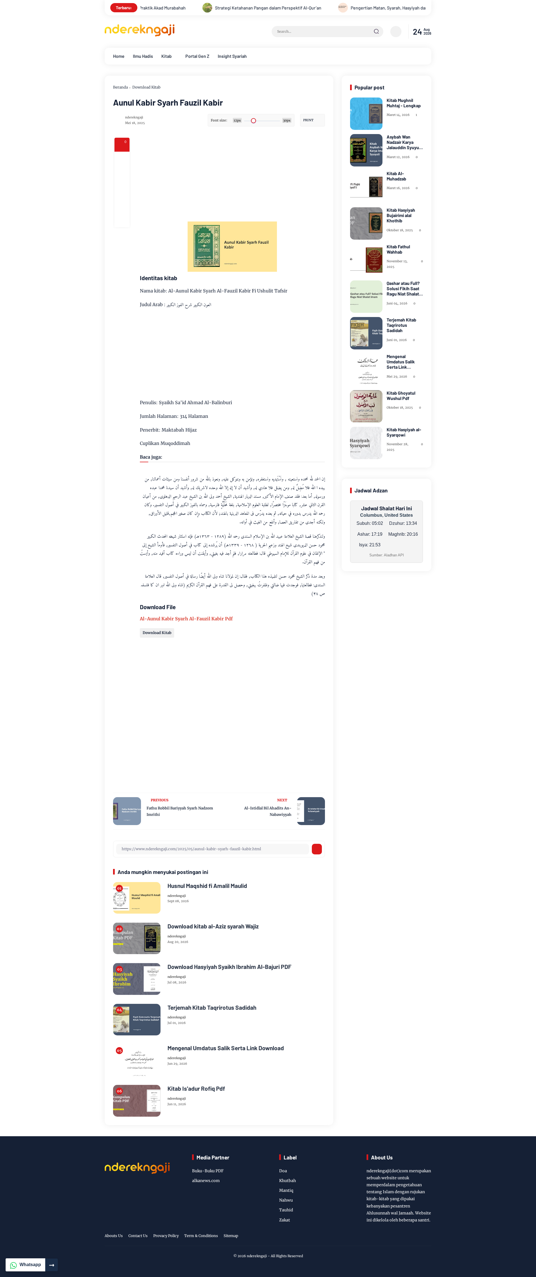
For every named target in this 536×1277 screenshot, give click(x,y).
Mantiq (286, 1190)
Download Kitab (146, 87)
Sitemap (231, 1235)
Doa (283, 1170)
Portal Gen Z (197, 56)
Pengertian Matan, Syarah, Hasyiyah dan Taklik (362, 7)
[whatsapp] (122, 204)
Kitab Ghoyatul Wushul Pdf (401, 395)
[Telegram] (122, 189)
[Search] (376, 31)
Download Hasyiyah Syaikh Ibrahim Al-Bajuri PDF (229, 966)
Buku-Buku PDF (208, 1170)
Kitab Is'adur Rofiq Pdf (196, 1088)
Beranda (120, 87)
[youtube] (419, 1237)
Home (119, 56)
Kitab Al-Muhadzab (396, 176)
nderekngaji (257, 1256)
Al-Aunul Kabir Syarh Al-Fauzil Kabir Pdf (186, 618)
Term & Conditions (201, 1235)
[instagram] (406, 1237)
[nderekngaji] (139, 35)
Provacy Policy (166, 1235)
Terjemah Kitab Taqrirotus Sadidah (212, 1007)
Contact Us (138, 1235)
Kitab (166, 56)
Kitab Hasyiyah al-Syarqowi (404, 432)
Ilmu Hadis (143, 56)
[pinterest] (122, 219)
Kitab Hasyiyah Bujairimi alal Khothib (401, 215)
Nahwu (286, 1200)
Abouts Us (114, 1235)
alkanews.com (206, 1180)
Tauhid (286, 1209)
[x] (122, 174)
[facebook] (122, 159)
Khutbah (287, 1180)
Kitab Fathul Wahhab (398, 249)
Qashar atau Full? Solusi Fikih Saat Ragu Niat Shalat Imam (403, 288)
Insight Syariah (232, 56)
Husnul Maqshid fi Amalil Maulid (207, 885)
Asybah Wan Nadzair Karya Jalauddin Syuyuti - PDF (404, 142)
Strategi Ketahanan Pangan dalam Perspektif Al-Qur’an (235, 7)
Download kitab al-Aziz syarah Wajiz (213, 926)
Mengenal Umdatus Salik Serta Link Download (226, 1047)
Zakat (284, 1220)
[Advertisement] (254, 177)
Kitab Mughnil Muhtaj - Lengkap (404, 102)
